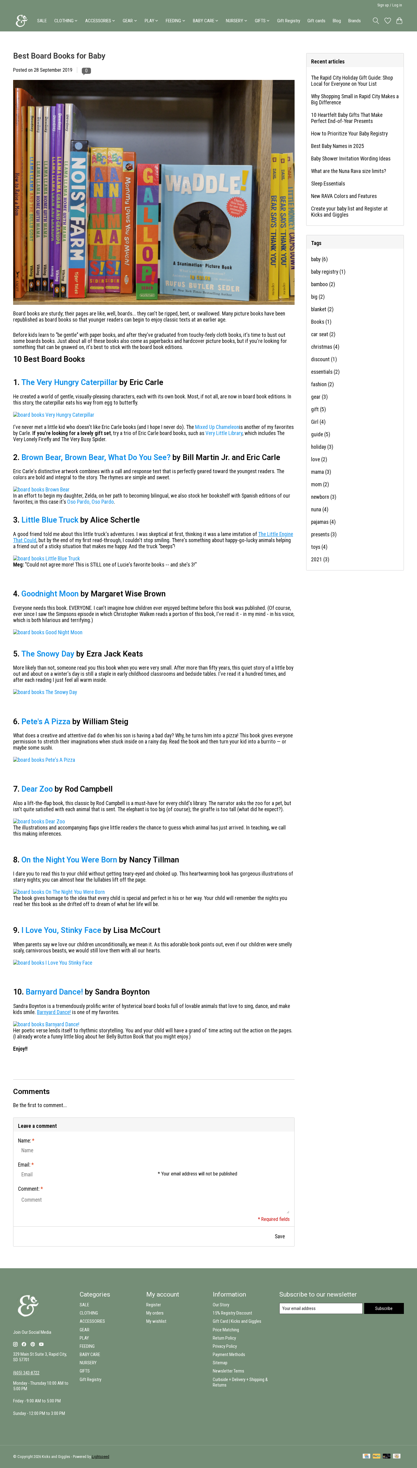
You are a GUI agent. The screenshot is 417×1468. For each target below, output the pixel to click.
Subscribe (384, 1308)
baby (319, 259)
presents (324, 534)
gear (319, 397)
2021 (320, 559)
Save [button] (280, 1236)
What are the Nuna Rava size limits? (348, 171)
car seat (323, 334)
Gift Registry (288, 20)
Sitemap (220, 1362)
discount (324, 359)
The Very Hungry (51, 382)
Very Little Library (223, 433)
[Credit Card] (366, 1456)
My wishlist (156, 1321)
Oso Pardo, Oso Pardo (90, 502)
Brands (354, 20)
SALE (42, 20)
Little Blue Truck (49, 520)
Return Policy (224, 1338)
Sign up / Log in (389, 5)
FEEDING (87, 1346)
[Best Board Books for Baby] (154, 307)
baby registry (328, 272)
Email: (26, 1165)
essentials (325, 372)
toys (319, 547)
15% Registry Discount (232, 1313)
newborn (323, 497)
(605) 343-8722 (26, 1373)
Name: (26, 1141)
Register (153, 1305)
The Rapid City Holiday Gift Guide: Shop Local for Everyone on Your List (352, 81)
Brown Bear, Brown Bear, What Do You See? (96, 457)
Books (321, 322)
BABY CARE (90, 1354)
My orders (155, 1313)
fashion (322, 384)
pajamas (323, 522)
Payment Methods (229, 1354)
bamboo (323, 284)
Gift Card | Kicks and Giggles (237, 1321)
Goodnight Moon (50, 593)
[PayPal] (377, 1456)
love (319, 459)
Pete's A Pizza (46, 721)
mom (320, 484)
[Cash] (397, 1456)
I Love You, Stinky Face (61, 930)
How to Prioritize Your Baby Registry (349, 134)
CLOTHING (89, 1313)
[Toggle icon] (376, 20)
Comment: (30, 1189)
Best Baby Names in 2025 (337, 146)
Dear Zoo (37, 789)
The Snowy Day (47, 653)
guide (320, 434)
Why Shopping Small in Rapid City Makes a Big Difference (355, 99)
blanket (322, 309)
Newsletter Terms (228, 1371)
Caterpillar (99, 382)
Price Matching (226, 1330)
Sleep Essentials (328, 184)
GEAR (84, 1330)
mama (321, 472)
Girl (318, 422)
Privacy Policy (225, 1346)
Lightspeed (100, 1457)
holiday (322, 447)
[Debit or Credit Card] (387, 1456)
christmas (325, 347)
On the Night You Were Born (69, 859)
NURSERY (88, 1362)
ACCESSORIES (92, 1321)
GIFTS (85, 1371)
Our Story (221, 1305)
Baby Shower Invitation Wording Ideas (350, 159)
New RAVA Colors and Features (344, 196)
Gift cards (316, 20)
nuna (319, 509)
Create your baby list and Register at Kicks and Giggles (349, 212)
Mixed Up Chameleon (217, 427)
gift (318, 409)
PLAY (84, 1338)
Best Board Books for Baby (59, 56)
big (318, 297)
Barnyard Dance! (54, 992)
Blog (337, 20)
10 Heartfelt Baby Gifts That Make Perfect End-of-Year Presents (347, 118)
